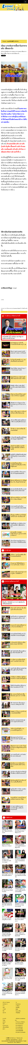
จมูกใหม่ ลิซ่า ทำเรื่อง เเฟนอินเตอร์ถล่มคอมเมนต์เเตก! (18, 789)
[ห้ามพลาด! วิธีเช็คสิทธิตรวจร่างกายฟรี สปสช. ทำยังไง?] (6, 565)
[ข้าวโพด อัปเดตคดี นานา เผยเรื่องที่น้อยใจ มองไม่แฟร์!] (6, 362)
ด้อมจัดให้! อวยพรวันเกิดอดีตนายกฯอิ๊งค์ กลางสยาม (7, 964)
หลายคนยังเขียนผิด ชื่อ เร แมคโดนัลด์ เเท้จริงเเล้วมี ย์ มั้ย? (18, 489)
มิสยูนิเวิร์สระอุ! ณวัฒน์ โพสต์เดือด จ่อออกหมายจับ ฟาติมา (18, 377)
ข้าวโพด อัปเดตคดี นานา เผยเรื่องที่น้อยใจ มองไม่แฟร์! (18, 360)
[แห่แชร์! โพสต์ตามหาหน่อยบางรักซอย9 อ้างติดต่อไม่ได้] (20, 928)
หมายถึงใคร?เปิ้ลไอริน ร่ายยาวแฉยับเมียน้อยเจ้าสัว (20, 860)
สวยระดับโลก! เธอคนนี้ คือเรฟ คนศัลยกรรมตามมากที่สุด (18, 798)
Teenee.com (19, 1038)
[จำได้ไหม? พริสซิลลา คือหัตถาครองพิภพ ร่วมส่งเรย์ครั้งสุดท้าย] (6, 679)
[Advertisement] (14, 25)
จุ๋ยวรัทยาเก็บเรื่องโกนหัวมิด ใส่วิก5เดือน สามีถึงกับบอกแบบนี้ (18, 772)
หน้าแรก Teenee (6, 1002)
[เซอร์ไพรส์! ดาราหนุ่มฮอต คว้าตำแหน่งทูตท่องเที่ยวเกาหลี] (6, 619)
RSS (15, 1042)
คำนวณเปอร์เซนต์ (19, 1023)
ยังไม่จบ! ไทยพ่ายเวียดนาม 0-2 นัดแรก (6, 845)
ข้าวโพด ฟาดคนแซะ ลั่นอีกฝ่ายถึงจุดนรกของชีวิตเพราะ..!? (20, 831)
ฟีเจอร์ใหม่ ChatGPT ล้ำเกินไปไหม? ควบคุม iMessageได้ (20, 905)
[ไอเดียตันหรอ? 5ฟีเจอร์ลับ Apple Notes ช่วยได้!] (7, 972)
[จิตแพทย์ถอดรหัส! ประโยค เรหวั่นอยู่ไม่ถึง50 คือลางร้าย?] (7, 928)
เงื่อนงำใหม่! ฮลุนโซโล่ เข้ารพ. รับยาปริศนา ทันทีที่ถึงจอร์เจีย (18, 541)
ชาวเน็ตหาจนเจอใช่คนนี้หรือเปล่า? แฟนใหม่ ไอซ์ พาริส (18, 660)
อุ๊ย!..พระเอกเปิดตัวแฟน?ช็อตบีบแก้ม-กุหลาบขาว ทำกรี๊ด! (18, 694)
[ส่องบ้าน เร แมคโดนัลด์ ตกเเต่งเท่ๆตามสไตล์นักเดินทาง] (20, 986)
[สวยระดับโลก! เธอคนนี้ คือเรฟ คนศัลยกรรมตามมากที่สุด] (6, 800)
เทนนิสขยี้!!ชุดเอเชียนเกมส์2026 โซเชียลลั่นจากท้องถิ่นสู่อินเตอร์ (18, 464)
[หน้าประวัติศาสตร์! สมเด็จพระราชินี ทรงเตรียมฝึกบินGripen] (6, 422)
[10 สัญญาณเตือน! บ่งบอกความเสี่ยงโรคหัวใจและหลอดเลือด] (20, 883)
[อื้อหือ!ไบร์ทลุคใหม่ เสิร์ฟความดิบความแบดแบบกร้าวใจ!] (6, 688)
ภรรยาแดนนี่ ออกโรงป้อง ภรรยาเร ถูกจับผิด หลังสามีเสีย (18, 507)
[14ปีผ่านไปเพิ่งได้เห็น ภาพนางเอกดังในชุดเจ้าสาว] (6, 731)
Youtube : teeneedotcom (12, 1039)
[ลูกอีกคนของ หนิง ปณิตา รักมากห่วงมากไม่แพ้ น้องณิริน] (7, 883)
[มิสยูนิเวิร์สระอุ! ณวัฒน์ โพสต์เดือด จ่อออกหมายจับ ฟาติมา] (6, 379)
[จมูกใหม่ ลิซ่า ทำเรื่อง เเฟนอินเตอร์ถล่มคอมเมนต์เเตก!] (6, 791)
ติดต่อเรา (18, 1042)
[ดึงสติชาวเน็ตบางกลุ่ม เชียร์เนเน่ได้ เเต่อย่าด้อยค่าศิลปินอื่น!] (6, 388)
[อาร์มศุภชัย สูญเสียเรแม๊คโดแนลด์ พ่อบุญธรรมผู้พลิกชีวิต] (6, 439)
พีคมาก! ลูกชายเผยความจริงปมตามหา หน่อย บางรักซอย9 (18, 352)
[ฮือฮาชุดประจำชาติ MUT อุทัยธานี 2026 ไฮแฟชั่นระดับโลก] (6, 739)
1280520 (16, 41)
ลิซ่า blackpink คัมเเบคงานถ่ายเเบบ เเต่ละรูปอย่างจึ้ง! (18, 703)
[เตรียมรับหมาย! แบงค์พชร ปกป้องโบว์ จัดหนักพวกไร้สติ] (7, 942)
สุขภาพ (4, 1012)
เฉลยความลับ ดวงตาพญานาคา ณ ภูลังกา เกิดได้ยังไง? (19, 572)
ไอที (3, 1023)
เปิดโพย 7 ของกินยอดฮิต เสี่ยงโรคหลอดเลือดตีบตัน (18, 555)
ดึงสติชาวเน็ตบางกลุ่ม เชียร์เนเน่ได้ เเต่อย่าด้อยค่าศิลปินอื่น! (18, 387)
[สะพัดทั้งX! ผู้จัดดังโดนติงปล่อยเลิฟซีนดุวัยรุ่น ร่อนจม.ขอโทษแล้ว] (6, 457)
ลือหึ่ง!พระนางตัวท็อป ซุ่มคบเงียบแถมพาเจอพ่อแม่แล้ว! (20, 949)
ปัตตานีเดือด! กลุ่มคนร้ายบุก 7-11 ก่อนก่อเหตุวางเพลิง (18, 369)
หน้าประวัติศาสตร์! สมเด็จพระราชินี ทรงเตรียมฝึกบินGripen (18, 420)
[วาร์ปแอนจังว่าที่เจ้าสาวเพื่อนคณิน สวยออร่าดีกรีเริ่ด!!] (6, 645)
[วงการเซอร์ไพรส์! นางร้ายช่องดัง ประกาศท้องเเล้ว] (6, 757)
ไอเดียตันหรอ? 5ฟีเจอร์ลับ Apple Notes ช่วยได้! (7, 978)
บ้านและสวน (5, 1025)
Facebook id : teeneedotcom (15, 1041)
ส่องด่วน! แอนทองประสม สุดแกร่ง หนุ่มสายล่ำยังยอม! (18, 720)
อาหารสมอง (12, 51)
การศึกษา (18, 1005)
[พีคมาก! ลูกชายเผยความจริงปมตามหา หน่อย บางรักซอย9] (6, 354)
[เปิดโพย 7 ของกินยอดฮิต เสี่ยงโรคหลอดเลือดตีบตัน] (6, 557)
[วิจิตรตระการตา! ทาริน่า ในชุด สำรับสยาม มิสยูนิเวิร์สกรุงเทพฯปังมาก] (6, 748)
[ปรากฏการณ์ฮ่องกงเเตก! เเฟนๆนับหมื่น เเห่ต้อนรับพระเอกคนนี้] (6, 808)
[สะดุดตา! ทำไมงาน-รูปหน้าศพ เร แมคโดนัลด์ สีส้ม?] (6, 714)
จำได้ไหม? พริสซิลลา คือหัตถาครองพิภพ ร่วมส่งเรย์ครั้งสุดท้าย (19, 677)
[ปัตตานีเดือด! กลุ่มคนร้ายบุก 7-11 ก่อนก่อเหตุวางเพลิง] (6, 370)
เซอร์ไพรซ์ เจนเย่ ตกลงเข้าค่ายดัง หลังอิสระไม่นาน (7, 905)
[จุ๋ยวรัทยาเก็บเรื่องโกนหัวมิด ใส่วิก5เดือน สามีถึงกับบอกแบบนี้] (6, 774)
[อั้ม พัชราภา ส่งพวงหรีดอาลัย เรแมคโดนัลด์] (6, 431)
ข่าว (3, 1005)
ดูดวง (4, 1028)
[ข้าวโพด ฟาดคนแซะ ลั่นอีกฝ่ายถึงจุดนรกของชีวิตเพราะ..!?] (20, 824)
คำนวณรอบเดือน (19, 1028)
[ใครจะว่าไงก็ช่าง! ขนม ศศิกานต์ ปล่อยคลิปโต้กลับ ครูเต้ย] (20, 972)
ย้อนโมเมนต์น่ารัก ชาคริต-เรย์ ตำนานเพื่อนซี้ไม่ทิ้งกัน (18, 781)
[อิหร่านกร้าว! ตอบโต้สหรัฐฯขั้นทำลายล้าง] (7, 913)
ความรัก (4, 1018)
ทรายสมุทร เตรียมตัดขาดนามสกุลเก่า (19, 963)
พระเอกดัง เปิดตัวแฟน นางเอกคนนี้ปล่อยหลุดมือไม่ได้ (7, 993)
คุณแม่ (4, 1021)
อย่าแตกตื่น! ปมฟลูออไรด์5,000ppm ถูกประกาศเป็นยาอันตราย (18, 533)
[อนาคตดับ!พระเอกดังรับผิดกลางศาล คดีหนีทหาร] (20, 913)
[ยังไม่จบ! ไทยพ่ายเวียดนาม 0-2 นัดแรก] (7, 839)
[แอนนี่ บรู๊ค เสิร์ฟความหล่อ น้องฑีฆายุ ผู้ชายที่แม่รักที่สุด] (6, 670)
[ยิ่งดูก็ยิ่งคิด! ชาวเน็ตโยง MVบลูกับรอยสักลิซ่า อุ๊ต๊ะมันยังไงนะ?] (6, 526)
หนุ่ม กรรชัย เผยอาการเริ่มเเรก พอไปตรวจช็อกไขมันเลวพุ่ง (18, 412)
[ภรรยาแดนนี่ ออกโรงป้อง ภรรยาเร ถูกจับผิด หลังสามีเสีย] (6, 508)
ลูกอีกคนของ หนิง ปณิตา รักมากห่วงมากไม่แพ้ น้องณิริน (7, 890)
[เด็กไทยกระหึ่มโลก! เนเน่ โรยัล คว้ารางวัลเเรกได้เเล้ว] (6, 500)
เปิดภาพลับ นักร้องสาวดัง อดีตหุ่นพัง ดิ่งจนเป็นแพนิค (18, 608)
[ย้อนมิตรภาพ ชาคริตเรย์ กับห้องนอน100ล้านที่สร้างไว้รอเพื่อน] (6, 765)
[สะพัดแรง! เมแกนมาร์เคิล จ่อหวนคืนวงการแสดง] (7, 854)
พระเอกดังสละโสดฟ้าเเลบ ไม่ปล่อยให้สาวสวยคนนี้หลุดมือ (18, 634)
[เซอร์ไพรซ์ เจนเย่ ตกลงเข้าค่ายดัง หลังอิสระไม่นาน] (7, 898)
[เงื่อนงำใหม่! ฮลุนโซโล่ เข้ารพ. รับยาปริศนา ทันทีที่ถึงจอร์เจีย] (6, 543)
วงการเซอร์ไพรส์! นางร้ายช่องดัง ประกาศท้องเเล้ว (18, 755)
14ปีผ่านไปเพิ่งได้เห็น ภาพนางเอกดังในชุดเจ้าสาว (17, 729)
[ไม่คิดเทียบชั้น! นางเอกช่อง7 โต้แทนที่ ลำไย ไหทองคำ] (7, 824)
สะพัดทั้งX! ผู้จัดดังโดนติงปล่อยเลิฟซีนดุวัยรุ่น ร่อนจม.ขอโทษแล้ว (18, 456)
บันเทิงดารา (5, 1004)
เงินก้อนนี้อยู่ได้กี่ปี (19, 1030)
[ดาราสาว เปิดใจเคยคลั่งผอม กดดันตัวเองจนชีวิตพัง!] (20, 869)
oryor (15, 288)
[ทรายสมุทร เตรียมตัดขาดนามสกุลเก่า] (20, 957)
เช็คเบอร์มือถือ (6, 1027)
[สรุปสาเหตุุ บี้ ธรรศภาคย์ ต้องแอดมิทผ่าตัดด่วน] (7, 869)
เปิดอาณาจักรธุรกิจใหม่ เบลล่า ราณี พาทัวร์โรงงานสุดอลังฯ (18, 394)
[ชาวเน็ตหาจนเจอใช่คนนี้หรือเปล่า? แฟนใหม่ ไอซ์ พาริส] (6, 662)
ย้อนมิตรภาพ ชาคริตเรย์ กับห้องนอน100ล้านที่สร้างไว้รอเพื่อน (18, 764)
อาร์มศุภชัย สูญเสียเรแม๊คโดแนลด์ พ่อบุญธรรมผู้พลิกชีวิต (18, 438)
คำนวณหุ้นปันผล (19, 1027)
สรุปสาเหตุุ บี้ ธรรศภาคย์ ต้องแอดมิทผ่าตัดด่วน (7, 874)
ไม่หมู (4, 1020)
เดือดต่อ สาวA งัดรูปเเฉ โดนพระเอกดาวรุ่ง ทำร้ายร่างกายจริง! (18, 404)
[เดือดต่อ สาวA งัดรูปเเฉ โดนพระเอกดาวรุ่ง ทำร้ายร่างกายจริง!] (6, 405)
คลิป (4, 1007)
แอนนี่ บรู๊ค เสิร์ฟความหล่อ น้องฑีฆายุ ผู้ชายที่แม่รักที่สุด (19, 669)
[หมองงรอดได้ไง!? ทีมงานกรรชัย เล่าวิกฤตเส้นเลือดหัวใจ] (6, 474)
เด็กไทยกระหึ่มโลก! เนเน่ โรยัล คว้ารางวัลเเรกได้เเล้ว (18, 498)
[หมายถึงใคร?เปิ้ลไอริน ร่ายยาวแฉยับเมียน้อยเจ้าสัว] (20, 854)
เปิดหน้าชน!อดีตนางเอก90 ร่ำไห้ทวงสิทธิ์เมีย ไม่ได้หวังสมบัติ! (18, 447)
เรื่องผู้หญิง (18, 1012)
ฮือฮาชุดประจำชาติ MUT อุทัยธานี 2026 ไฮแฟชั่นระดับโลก (18, 738)
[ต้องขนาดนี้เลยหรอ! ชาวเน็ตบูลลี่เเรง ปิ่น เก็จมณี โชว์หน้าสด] (6, 483)
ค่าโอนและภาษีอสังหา (20, 1021)
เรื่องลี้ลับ (17, 1007)
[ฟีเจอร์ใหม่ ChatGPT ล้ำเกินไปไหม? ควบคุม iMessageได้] (20, 898)
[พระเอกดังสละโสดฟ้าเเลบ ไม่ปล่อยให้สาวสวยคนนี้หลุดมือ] (6, 636)
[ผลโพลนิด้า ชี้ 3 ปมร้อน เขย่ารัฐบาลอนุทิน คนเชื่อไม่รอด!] (14, 326)
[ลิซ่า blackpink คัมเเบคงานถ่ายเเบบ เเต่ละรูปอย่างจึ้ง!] (6, 705)
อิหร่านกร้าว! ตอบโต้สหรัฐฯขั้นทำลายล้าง (6, 918)
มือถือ (17, 1009)
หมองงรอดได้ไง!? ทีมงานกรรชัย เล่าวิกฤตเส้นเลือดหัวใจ (18, 472)
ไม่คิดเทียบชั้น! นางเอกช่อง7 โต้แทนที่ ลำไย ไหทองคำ (7, 831)
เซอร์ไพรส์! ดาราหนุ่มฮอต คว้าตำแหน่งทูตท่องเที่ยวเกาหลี (18, 617)
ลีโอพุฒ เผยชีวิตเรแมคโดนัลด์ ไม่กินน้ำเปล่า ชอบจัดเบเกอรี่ (18, 515)
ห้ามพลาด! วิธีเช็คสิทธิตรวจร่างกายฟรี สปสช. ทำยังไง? (18, 564)
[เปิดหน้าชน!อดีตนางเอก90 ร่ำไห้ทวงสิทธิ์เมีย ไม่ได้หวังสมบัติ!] (6, 448)
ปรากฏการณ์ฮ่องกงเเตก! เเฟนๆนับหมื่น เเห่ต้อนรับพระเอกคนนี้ (17, 807)
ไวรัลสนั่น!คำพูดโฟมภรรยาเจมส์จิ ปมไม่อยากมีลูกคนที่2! (20, 846)
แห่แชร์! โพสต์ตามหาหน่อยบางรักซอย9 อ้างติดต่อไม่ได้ (20, 934)
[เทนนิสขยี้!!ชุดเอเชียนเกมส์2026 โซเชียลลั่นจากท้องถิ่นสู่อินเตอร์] (6, 465)
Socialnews (18, 1004)
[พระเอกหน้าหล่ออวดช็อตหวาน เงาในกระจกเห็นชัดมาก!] (6, 627)
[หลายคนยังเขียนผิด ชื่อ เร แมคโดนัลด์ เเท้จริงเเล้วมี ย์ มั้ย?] (6, 491)
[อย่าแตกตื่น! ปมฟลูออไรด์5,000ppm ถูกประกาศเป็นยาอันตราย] (6, 534)
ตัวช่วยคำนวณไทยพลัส (20, 1032)
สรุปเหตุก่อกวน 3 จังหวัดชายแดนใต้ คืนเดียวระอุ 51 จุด (18, 343)
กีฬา (3, 1010)
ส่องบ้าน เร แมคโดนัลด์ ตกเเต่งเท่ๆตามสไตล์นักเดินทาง (20, 993)
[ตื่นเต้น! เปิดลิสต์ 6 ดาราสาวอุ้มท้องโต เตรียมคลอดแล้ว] (14, 591)
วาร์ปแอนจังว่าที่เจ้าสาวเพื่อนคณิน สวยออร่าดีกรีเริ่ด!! (18, 643)
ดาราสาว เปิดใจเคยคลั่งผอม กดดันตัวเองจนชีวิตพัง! (20, 875)
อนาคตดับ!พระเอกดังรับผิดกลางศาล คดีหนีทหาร (20, 919)
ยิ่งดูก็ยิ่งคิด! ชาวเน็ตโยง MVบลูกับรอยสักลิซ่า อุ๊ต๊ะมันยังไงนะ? (18, 525)
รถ (16, 1002)
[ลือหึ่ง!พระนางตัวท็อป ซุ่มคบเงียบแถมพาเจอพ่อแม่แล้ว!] (20, 942)
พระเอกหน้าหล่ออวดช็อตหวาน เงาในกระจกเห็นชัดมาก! (18, 625)
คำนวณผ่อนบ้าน (19, 1025)
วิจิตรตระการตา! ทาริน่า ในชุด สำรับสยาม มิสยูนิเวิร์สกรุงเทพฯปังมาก (18, 747)
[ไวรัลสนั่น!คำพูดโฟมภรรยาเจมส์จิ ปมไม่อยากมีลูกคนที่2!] (20, 839)
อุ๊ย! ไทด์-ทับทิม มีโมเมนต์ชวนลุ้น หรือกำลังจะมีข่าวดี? (18, 651)
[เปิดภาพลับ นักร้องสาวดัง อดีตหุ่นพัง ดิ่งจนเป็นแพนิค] (6, 610)
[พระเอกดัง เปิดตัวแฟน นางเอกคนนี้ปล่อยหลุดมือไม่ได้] (7, 986)
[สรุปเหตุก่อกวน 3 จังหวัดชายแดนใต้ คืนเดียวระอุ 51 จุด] (6, 345)
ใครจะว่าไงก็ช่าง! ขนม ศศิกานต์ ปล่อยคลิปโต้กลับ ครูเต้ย (20, 978)
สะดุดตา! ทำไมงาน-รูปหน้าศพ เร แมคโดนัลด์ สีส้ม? (18, 712)
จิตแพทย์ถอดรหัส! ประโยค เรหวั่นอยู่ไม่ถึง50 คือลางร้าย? (6, 934)
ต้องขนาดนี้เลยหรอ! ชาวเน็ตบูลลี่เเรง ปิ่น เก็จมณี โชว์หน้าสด (19, 481)
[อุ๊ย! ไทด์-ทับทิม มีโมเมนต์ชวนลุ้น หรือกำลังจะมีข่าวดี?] (6, 653)
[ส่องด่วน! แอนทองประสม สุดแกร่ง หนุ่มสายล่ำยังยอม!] (6, 722)
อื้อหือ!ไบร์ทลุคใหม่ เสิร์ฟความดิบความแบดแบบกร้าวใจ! (18, 686)
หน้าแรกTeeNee (5, 51)
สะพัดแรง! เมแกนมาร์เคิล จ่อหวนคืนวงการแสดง (6, 860)
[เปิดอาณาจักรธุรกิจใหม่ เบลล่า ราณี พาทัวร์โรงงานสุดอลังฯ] (6, 396)
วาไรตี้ (4, 1009)
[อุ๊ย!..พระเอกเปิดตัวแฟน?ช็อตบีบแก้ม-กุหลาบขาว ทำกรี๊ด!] (6, 696)
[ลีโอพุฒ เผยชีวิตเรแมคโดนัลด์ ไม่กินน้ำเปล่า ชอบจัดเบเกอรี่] (6, 517)
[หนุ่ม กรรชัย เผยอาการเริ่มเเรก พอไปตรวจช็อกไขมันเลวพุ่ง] (6, 414)
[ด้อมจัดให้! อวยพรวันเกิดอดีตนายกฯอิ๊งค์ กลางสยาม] (7, 957)
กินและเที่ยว (18, 1010)
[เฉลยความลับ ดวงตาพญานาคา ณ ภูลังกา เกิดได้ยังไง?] (6, 574)
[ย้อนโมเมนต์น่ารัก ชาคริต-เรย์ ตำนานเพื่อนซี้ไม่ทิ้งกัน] (6, 783)
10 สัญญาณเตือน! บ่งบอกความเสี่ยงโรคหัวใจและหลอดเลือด (20, 890)
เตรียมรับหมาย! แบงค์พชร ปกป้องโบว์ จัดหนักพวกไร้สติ (7, 949)
